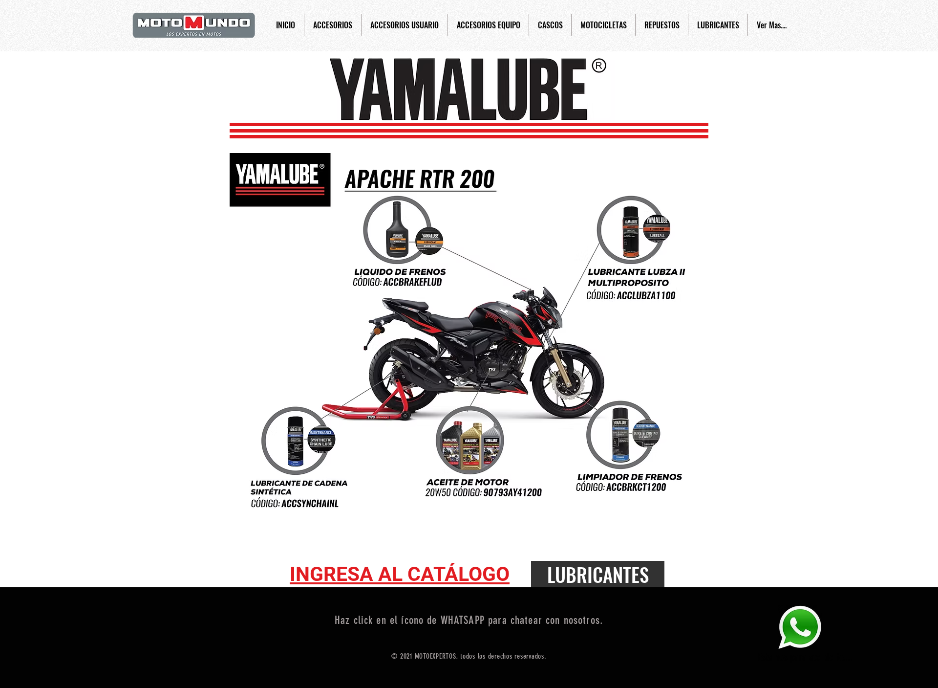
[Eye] (799, 627)
